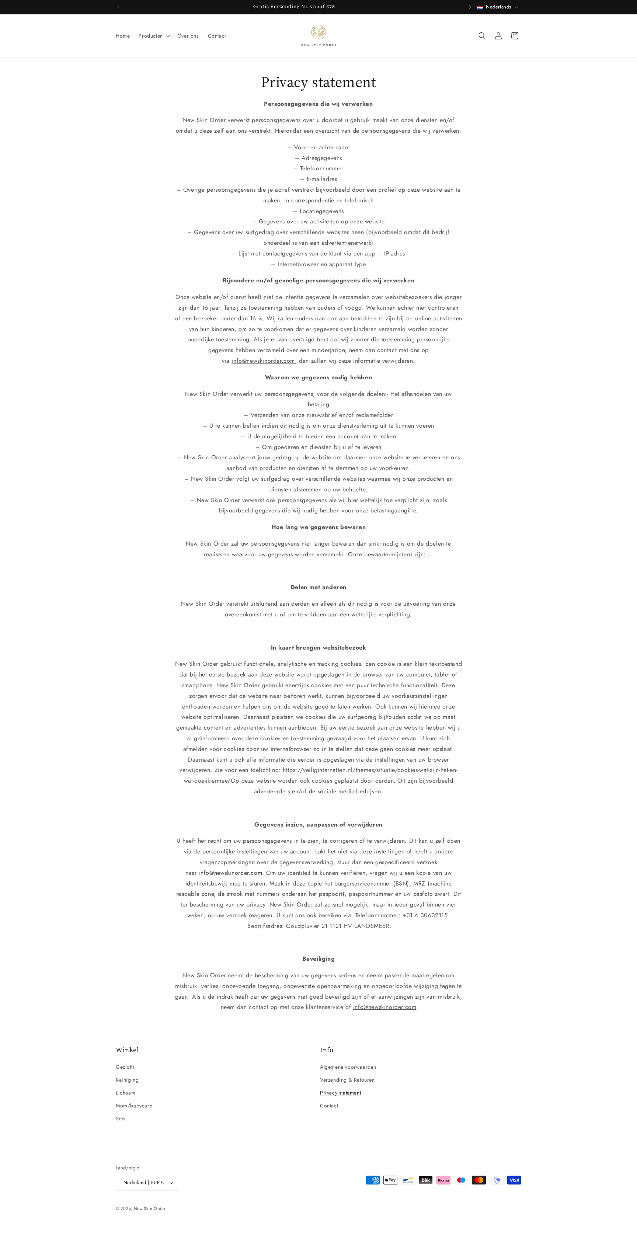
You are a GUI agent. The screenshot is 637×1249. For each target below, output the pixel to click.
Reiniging (127, 1079)
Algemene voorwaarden (348, 1067)
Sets (120, 1118)
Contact (329, 1105)
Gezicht (125, 1067)
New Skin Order (150, 1208)
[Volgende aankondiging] (470, 7)
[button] (153, 36)
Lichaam (125, 1092)
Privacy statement (340, 1092)
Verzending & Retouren (347, 1079)
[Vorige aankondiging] (118, 7)
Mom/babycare (134, 1105)
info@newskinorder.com (230, 873)
